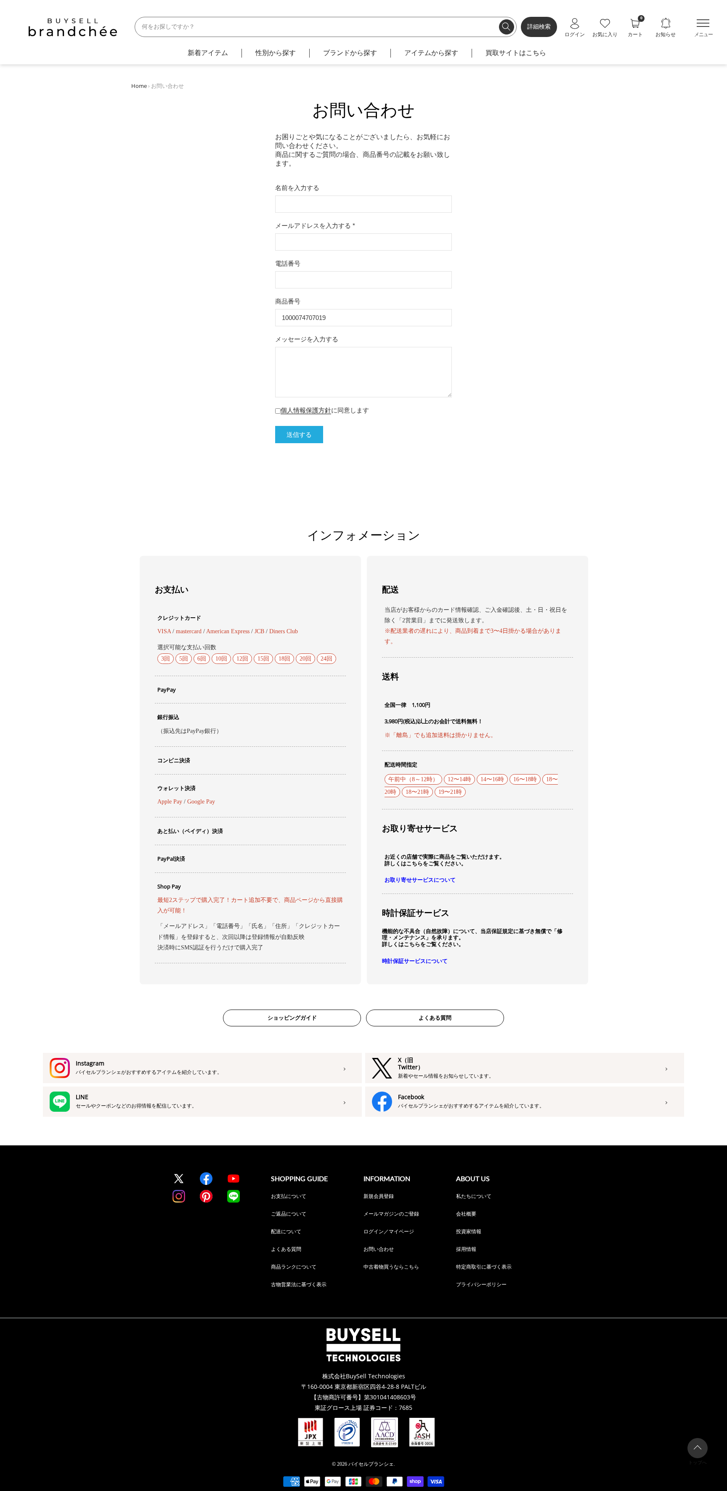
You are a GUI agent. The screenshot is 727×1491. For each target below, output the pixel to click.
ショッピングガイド (292, 1018)
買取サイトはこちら (516, 52)
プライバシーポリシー (481, 1284)
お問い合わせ (379, 1249)
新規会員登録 (379, 1196)
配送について (286, 1231)
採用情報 (466, 1249)
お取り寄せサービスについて (420, 880)
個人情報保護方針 (306, 410)
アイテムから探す (431, 52)
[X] (178, 1178)
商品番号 (287, 301)
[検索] (506, 26)
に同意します (325, 410)
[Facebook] (206, 1178)
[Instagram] (178, 1196)
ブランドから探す (350, 52)
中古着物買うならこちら (391, 1267)
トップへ (697, 1462)
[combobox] (326, 27)
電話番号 (287, 263)
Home (139, 86)
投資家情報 (468, 1231)
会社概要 (466, 1214)
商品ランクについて (293, 1267)
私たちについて (473, 1196)
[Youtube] (233, 1178)
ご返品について (288, 1214)
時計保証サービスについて (415, 961)
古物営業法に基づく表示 (298, 1284)
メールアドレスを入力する (315, 225)
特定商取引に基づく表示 (484, 1267)
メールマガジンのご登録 (391, 1214)
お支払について (288, 1196)
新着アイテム (208, 52)
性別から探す (275, 52)
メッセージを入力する (306, 339)
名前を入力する (297, 187)
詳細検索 (539, 27)
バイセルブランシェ (371, 1464)
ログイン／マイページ (389, 1231)
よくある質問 (435, 1018)
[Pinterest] (206, 1196)
